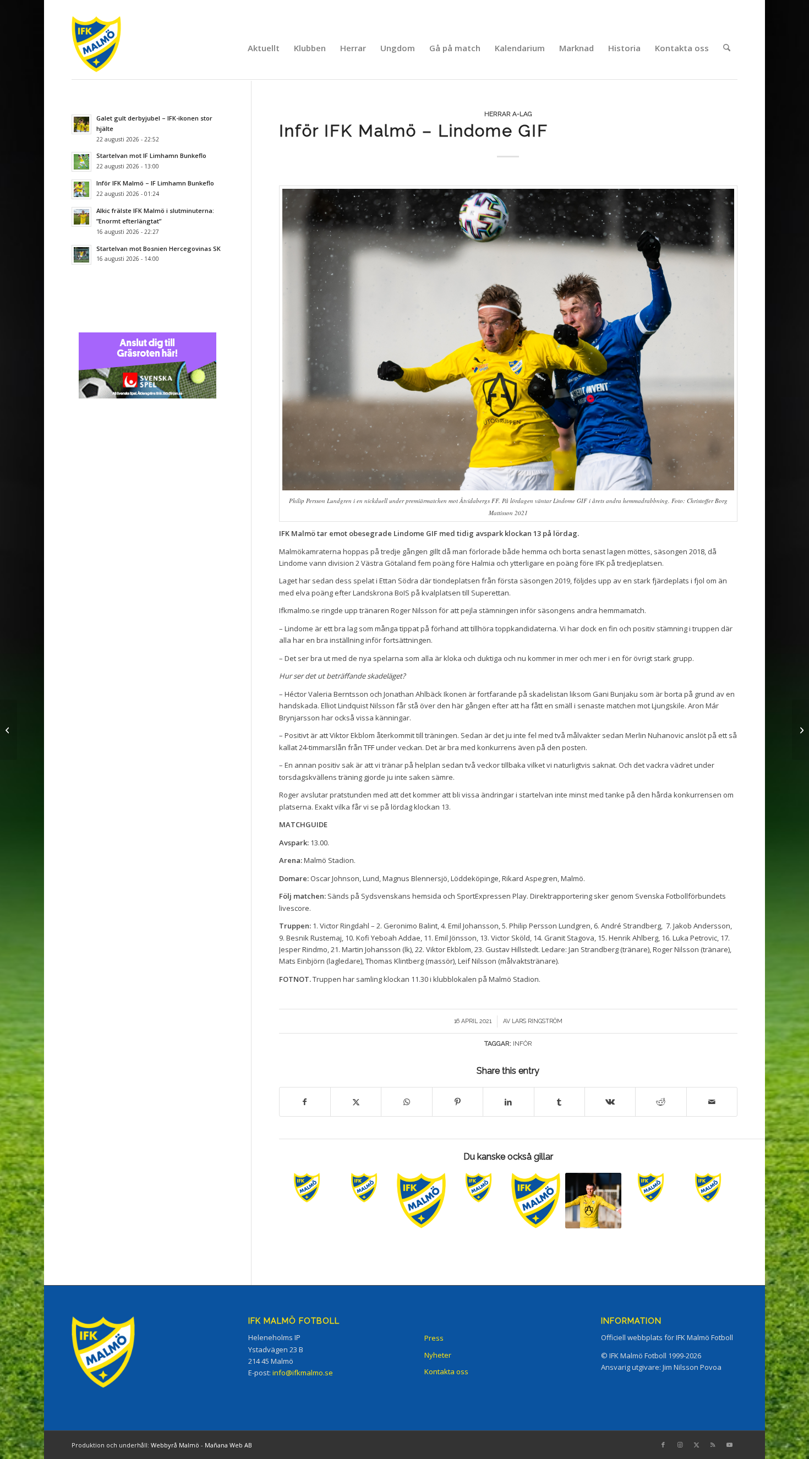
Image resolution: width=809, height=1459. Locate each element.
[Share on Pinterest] (458, 1102)
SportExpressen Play (492, 896)
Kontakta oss (446, 1371)
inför (522, 1043)
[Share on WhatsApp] (406, 1102)
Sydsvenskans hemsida (401, 896)
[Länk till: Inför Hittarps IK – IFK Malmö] (478, 1188)
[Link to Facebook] (663, 1444)
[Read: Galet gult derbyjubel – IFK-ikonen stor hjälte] (81, 124)
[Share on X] (356, 1102)
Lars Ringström (537, 1021)
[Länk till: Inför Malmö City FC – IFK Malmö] (593, 1200)
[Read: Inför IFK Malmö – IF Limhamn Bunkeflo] (81, 189)
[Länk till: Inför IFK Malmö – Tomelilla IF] (421, 1200)
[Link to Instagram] (679, 1444)
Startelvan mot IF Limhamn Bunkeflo (151, 155)
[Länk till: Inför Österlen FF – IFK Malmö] (651, 1188)
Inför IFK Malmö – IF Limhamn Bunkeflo (155, 183)
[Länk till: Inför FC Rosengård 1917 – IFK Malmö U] (364, 1188)
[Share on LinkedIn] (508, 1102)
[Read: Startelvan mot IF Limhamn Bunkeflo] (81, 162)
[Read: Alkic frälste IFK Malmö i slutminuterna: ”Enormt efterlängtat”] (81, 217)
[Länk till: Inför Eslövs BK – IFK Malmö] (708, 1188)
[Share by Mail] (712, 1102)
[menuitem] (263, 48)
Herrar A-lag (508, 114)
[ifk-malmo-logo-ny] (110, 47)
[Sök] (726, 48)
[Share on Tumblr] (559, 1102)
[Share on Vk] (610, 1102)
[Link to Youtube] (729, 1444)
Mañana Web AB (228, 1445)
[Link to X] (696, 1444)
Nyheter (437, 1355)
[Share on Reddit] (661, 1102)
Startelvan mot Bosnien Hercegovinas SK (158, 248)
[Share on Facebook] (305, 1102)
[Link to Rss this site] (712, 1444)
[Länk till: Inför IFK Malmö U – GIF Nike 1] (307, 1188)
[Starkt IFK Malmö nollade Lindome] (800, 730)
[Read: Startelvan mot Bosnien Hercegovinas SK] (81, 255)
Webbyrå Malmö (175, 1445)
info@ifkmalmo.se (302, 1373)
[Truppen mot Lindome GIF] (8, 730)
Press (434, 1338)
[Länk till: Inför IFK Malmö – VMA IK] (536, 1200)
